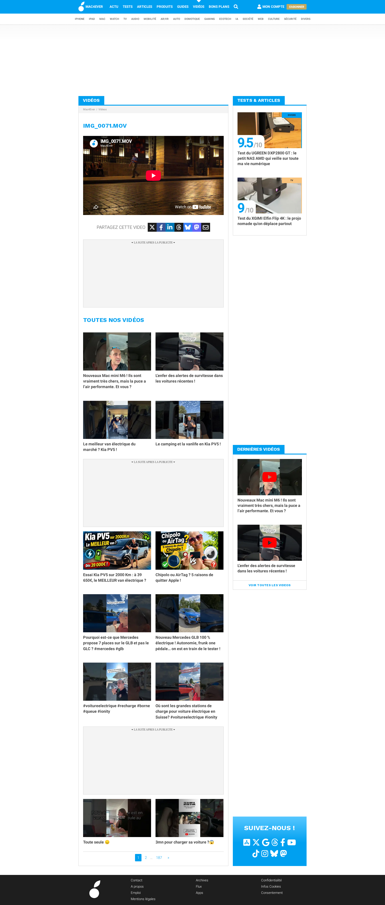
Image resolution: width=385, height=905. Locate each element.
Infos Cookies (271, 887)
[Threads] (274, 842)
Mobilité (150, 18)
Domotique (192, 18)
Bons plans (219, 7)
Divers (305, 18)
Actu (114, 7)
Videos (102, 109)
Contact (136, 880)
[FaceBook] (282, 842)
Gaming (209, 18)
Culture (274, 18)
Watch (114, 18)
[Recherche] (235, 6)
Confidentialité (271, 880)
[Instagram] (264, 853)
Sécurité (290, 18)
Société (248, 18)
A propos (137, 887)
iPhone (79, 18)
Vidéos (198, 7)
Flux (199, 887)
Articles (144, 7)
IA (237, 18)
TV (125, 18)
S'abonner (296, 6)
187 (159, 857)
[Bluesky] (274, 853)
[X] (256, 842)
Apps (199, 893)
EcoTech (225, 18)
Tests (128, 7)
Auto (176, 18)
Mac (102, 18)
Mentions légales (143, 899)
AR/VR (165, 18)
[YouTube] (291, 842)
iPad (92, 18)
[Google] (265, 842)
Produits (165, 7)
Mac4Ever (89, 109)
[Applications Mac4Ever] (246, 842)
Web (261, 18)
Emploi (136, 893)
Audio (135, 18)
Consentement (272, 893)
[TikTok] (255, 853)
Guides (182, 7)
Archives (202, 880)
